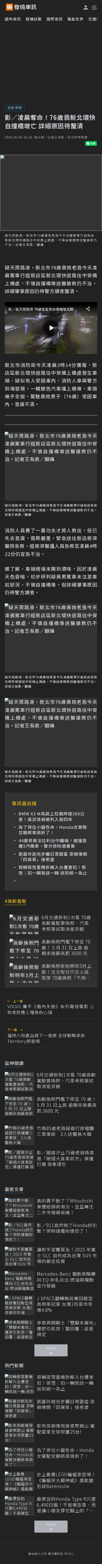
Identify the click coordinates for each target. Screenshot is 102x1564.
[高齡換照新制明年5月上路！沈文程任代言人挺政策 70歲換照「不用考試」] (24, 973)
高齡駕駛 (15, 107)
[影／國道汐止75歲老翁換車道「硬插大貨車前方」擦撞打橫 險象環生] (19, 1159)
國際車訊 (54, 19)
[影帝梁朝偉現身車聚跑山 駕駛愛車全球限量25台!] (19, 1432)
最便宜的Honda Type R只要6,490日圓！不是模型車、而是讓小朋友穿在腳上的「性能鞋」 (66, 1505)
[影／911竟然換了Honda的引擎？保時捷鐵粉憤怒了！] (19, 1232)
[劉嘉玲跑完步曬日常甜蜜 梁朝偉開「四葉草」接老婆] (19, 1408)
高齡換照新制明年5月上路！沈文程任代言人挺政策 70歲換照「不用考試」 (67, 972)
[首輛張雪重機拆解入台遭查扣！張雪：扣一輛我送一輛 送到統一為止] (19, 1384)
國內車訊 (13, 19)
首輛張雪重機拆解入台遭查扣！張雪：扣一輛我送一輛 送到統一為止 (53, 870)
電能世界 (75, 19)
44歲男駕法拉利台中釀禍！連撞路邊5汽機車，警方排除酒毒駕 (53, 843)
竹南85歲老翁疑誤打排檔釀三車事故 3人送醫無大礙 (65, 1131)
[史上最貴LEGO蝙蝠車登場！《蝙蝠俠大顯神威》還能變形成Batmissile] (19, 1481)
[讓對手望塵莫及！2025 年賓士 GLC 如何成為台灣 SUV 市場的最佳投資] (19, 1256)
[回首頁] (25, 7)
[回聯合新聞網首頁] (9, 7)
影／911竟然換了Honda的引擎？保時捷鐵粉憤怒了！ (67, 1228)
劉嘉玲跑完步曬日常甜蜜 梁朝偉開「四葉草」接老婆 (53, 856)
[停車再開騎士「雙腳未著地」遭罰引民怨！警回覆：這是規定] (19, 1329)
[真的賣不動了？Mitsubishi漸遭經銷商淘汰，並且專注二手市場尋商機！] (19, 1207)
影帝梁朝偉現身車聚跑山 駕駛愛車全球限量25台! (66, 1428)
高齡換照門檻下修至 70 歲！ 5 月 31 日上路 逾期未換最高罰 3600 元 (66, 947)
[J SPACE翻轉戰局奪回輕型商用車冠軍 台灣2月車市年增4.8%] (19, 1305)
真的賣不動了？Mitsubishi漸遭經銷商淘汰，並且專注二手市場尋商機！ (65, 1206)
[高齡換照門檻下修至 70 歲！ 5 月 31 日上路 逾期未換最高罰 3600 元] (24, 948)
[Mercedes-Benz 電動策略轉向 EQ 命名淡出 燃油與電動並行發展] (19, 1281)
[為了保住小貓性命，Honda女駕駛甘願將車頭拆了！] (19, 1457)
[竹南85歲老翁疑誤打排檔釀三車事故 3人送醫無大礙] (19, 1135)
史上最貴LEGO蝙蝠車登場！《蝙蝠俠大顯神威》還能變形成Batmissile (66, 1480)
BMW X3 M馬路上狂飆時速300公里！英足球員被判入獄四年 (52, 816)
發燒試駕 (34, 19)
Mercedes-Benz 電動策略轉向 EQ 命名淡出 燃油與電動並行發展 (66, 1279)
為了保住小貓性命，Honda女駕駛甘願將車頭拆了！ (53, 829)
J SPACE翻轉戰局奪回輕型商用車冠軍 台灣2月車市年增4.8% (65, 1304)
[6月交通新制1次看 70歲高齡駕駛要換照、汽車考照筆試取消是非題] (24, 924)
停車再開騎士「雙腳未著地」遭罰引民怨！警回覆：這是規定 (66, 1328)
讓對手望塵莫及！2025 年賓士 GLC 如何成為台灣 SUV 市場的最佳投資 (67, 1255)
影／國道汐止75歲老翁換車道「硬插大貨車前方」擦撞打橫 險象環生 (65, 1158)
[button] (93, 7)
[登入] (86, 7)
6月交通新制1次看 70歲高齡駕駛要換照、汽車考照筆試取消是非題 (66, 923)
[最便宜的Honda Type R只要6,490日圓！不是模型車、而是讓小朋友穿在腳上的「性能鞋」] (19, 1506)
